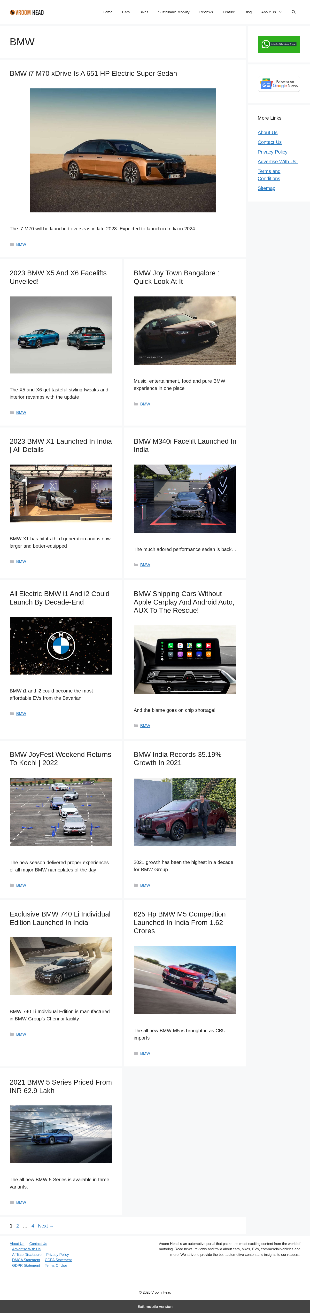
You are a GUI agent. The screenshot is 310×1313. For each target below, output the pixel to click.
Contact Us (270, 142)
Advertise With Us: (278, 161)
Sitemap (266, 188)
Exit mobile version (155, 1306)
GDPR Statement (26, 1265)
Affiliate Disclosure (26, 1254)
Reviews (206, 12)
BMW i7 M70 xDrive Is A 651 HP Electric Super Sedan (93, 73)
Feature (229, 12)
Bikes (144, 12)
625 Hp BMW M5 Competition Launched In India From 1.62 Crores (180, 922)
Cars (126, 12)
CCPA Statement (58, 1260)
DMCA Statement (26, 1260)
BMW (21, 244)
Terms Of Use (56, 1265)
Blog (248, 12)
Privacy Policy (272, 152)
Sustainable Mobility (174, 12)
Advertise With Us (26, 1249)
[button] (293, 12)
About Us (268, 12)
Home (107, 12)
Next (46, 1225)
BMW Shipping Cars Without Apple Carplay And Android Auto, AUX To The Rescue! (184, 602)
